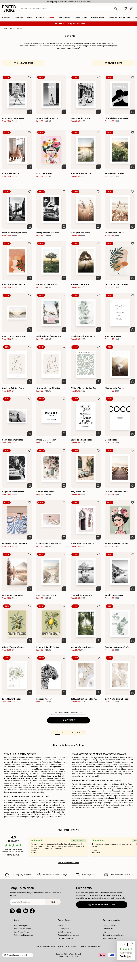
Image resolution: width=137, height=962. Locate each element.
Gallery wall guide (21, 925)
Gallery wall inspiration (23, 935)
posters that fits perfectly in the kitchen (21, 805)
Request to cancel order (113, 935)
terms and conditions (45, 946)
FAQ (104, 932)
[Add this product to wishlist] (29, 77)
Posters (19, 28)
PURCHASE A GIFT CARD (103, 904)
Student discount (65, 938)
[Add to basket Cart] (29, 112)
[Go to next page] (84, 732)
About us (62, 925)
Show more (68, 720)
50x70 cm (105, 786)
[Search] (115, 8)
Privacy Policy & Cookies (90, 946)
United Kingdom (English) (17, 955)
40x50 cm (85, 786)
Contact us (108, 928)
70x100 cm (118, 786)
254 (79, 732)
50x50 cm (95, 786)
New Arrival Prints (21, 932)
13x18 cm (115, 784)
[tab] (125, 8)
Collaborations (64, 932)
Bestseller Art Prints (22, 928)
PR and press (63, 928)
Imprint (74, 946)
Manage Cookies (110, 938)
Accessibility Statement (68, 935)
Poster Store (7, 28)
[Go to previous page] (53, 732)
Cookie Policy (63, 946)
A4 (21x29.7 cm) (125, 784)
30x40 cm (76, 786)
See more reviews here (68, 862)
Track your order (110, 925)
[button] (126, 950)
